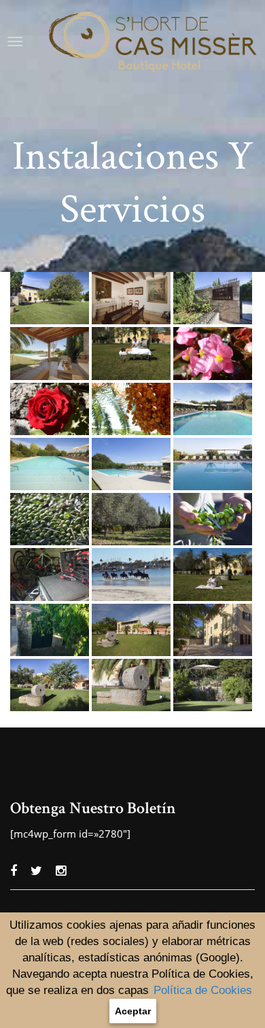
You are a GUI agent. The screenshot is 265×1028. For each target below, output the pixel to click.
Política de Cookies (203, 990)
